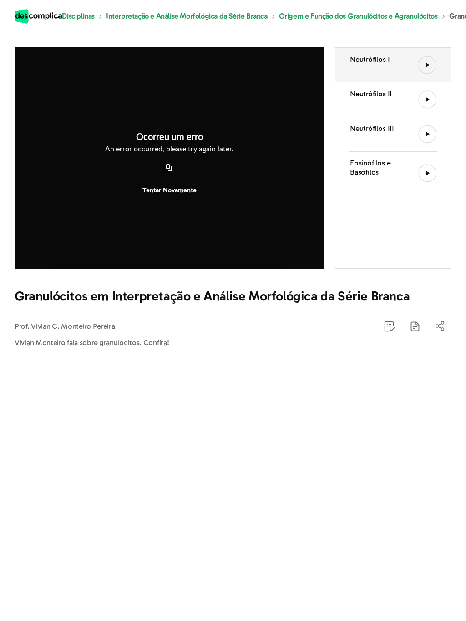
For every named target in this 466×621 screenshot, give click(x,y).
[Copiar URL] (169, 168)
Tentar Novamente (169, 190)
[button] (415, 326)
